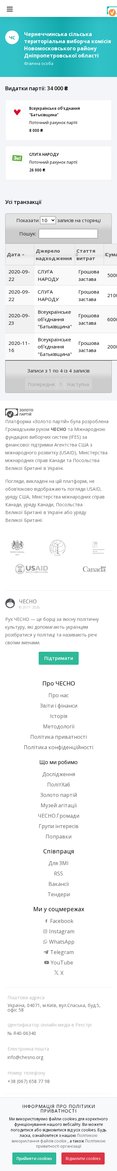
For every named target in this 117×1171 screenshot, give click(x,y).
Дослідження (58, 774)
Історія (58, 716)
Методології (58, 726)
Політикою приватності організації (71, 1143)
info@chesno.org (25, 1057)
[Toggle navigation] (9, 8)
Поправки (59, 836)
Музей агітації (59, 805)
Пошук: (27, 233)
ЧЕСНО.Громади (58, 815)
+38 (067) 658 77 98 (28, 1081)
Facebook (61, 921)
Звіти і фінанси (58, 705)
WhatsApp (61, 941)
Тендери (58, 894)
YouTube (61, 962)
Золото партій (58, 795)
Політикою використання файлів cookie (55, 1138)
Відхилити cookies (83, 1158)
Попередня (41, 384)
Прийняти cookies (34, 1158)
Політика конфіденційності (58, 747)
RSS (58, 873)
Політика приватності (58, 736)
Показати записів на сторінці (58, 220)
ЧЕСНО (28, 601)
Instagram (61, 931)
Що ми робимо (58, 762)
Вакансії (58, 884)
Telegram (61, 952)
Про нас (58, 695)
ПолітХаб (58, 784)
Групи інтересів (59, 826)
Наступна (78, 384)
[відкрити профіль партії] (17, 112)
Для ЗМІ (58, 863)
